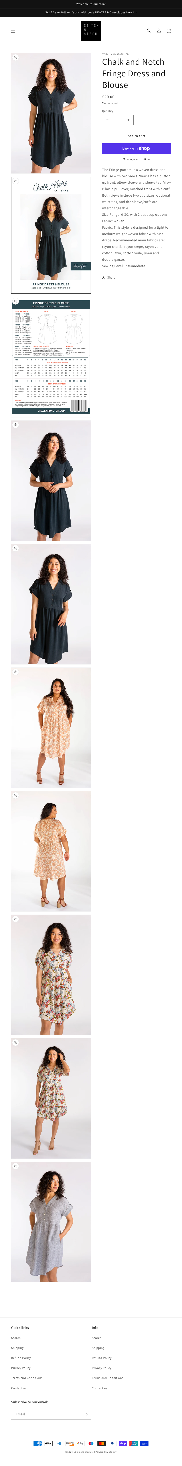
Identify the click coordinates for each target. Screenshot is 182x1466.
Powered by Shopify (106, 1451)
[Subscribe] (86, 1414)
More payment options (136, 159)
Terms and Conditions (27, 1378)
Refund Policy (21, 1358)
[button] (13, 31)
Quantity (107, 111)
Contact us (19, 1388)
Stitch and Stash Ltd (84, 1451)
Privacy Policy (20, 1368)
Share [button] (111, 277)
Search (16, 1338)
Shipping (17, 1348)
